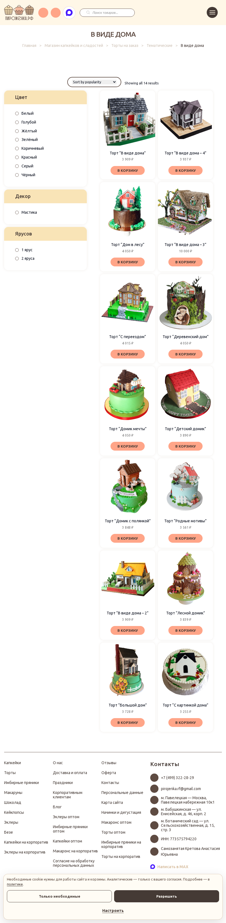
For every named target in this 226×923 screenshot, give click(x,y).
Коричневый (32, 148)
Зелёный (29, 139)
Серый (27, 166)
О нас (58, 763)
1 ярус (27, 250)
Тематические (160, 45)
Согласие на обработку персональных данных (74, 863)
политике (15, 884)
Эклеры (11, 822)
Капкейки (12, 763)
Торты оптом (113, 832)
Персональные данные (122, 792)
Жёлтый (29, 131)
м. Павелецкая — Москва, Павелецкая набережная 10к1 (188, 800)
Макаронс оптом (116, 822)
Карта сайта (112, 802)
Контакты (110, 782)
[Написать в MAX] (69, 13)
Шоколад (12, 802)
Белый (27, 113)
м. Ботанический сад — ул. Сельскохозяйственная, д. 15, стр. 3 (188, 825)
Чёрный (28, 175)
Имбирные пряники (21, 782)
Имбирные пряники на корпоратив (121, 844)
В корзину (127, 170)
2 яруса (27, 258)
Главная (29, 45)
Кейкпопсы (14, 812)
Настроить (113, 910)
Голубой (28, 122)
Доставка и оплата (70, 772)
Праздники (63, 782)
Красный (29, 157)
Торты (10, 772)
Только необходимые (59, 896)
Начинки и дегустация (121, 812)
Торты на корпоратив (120, 856)
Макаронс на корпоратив (75, 851)
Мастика (29, 212)
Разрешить (166, 896)
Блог (57, 807)
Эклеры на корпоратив (24, 852)
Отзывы (108, 763)
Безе (8, 832)
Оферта (108, 772)
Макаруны (13, 792)
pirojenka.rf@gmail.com (181, 788)
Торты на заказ (124, 45)
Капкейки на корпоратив (26, 842)
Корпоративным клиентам (67, 794)
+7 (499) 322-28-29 (177, 777)
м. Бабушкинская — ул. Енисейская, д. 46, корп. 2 (183, 811)
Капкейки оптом (67, 841)
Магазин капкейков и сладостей (74, 45)
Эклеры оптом (66, 817)
